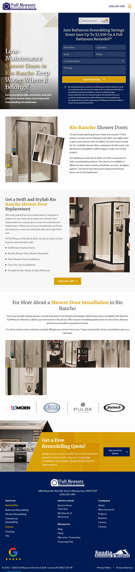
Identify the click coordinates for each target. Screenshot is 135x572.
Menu (129, 6)
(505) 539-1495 (117, 6)
